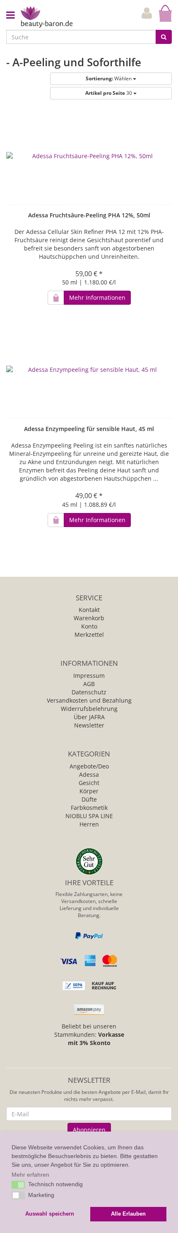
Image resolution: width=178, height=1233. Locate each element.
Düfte (89, 799)
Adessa (89, 774)
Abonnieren (89, 1130)
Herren (89, 824)
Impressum (89, 675)
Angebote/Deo (89, 766)
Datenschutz (89, 692)
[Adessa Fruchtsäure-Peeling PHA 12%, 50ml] (89, 156)
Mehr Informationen (97, 297)
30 (109, 92)
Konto (89, 626)
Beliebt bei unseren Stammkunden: (89, 1034)
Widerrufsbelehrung (89, 709)
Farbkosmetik (89, 808)
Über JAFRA (89, 717)
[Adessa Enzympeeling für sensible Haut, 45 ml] (89, 369)
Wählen (109, 78)
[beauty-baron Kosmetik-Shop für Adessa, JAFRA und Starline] (46, 16)
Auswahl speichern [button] (49, 1214)
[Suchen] (164, 37)
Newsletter (89, 725)
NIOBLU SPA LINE (89, 816)
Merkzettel (89, 634)
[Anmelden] (147, 13)
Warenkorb (89, 618)
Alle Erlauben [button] (128, 1214)
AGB (89, 684)
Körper (89, 791)
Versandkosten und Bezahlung (89, 700)
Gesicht (89, 783)
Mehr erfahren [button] (30, 1174)
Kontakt (89, 610)
